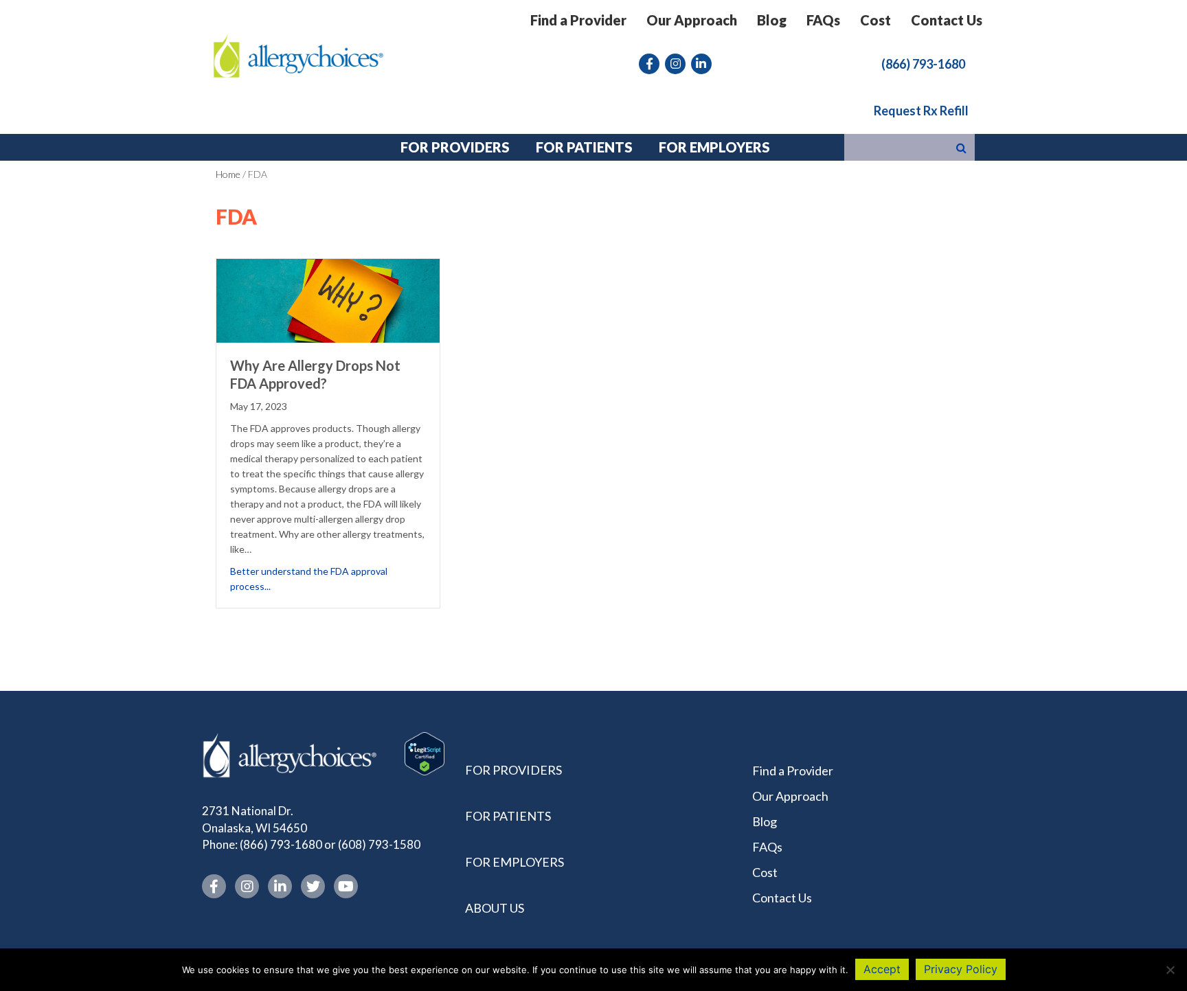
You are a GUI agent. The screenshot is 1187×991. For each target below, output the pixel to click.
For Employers (514, 861)
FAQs (823, 20)
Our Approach (691, 20)
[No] (1170, 970)
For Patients (508, 815)
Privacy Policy (960, 969)
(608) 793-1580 (379, 844)
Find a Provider (578, 20)
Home (228, 174)
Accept (882, 969)
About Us (494, 907)
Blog (772, 20)
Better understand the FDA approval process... (328, 578)
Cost (875, 20)
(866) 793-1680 (281, 844)
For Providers (513, 769)
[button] (923, 63)
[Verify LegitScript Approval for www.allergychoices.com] (424, 752)
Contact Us (946, 20)
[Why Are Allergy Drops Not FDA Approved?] (328, 299)
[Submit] (961, 147)
